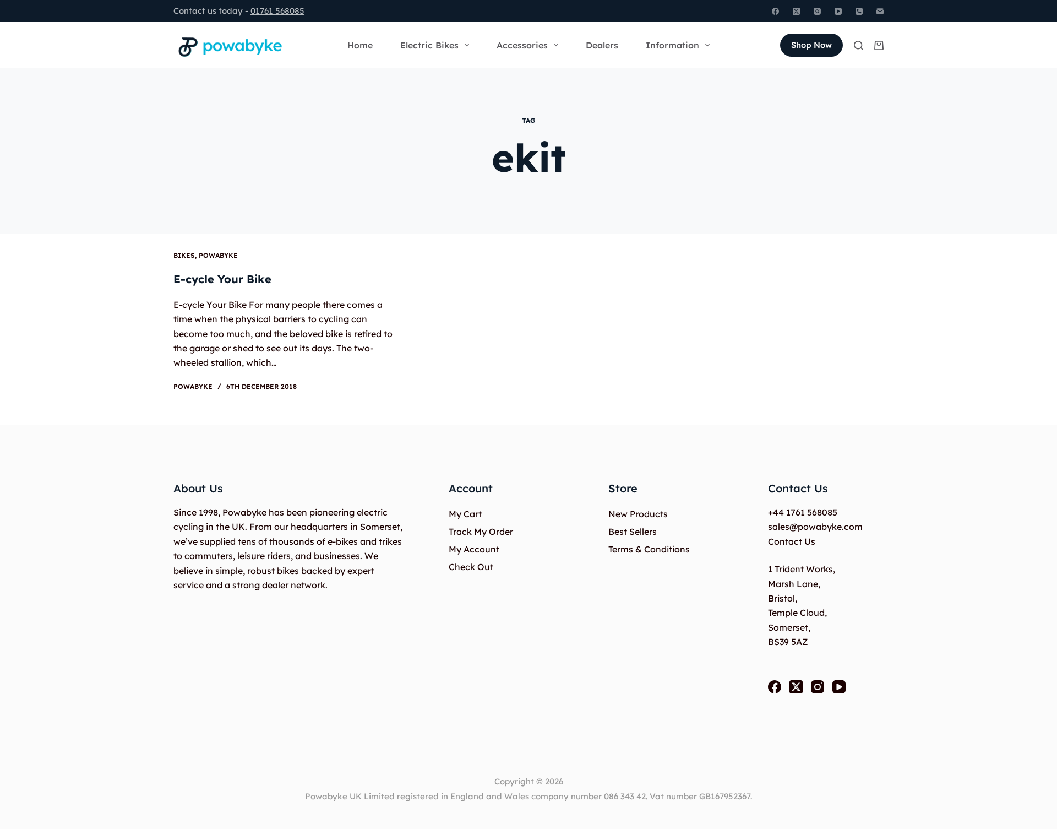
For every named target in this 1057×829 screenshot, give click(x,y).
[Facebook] (775, 11)
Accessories (522, 45)
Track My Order (481, 531)
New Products (638, 513)
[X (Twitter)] (796, 11)
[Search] (858, 45)
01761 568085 (277, 11)
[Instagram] (817, 11)
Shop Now (811, 45)
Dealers (602, 45)
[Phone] (859, 11)
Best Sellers (632, 531)
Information (672, 45)
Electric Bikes (429, 45)
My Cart (465, 513)
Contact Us (791, 541)
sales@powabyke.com (815, 526)
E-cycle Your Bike (222, 279)
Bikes (184, 255)
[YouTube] (838, 11)
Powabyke (218, 255)
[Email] (880, 11)
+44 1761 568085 (802, 512)
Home (360, 45)
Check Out (471, 566)
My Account (474, 549)
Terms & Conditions (649, 549)
